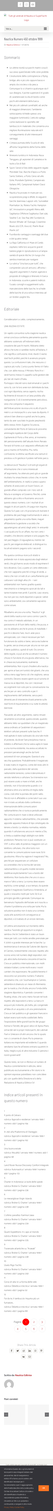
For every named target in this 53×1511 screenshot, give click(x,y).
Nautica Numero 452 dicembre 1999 (14, 1409)
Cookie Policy (19, 1507)
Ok (43, 1488)
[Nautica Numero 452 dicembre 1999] (14, 1415)
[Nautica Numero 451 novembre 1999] (38, 1415)
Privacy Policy (9, 1507)
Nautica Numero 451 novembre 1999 (38, 1409)
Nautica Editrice (13, 45)
